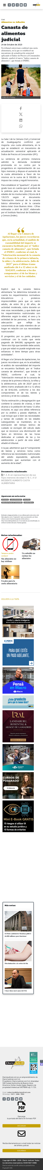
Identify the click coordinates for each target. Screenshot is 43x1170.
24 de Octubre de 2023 (11, 44)
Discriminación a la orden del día (16, 963)
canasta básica (28, 502)
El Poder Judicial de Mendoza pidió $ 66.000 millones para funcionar (18, 934)
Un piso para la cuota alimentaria (9, 582)
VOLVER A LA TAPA (10, 599)
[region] (21, 850)
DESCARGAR (21, 1126)
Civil (3, 19)
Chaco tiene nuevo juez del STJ (16, 990)
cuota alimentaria (15, 500)
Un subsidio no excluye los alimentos (28, 556)
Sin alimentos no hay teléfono (8, 560)
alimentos (5, 500)
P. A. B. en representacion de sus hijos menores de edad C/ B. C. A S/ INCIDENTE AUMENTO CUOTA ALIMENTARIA (19, 479)
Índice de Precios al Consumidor (12, 502)
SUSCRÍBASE (21, 1151)
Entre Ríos (27, 500)
